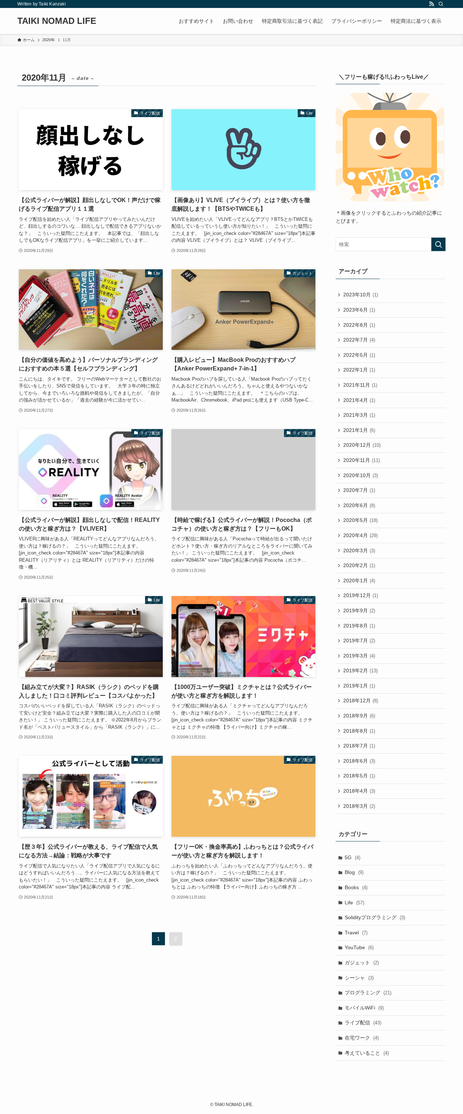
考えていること (367, 1053)
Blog (354, 872)
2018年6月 (359, 761)
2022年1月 (359, 370)
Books (356, 887)
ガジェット (362, 962)
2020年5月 (360, 520)
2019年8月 (359, 626)
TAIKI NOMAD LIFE (56, 21)
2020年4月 (360, 535)
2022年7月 (359, 340)
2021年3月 (359, 415)
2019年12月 (360, 595)
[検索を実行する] (438, 244)
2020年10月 (360, 475)
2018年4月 (359, 791)
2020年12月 (362, 445)
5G (352, 857)
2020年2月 (359, 565)
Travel (356, 932)
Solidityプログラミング (375, 917)
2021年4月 (359, 400)
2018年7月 (359, 746)
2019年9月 (359, 610)
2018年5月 (359, 776)
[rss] (431, 4)
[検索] (441, 4)
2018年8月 (359, 731)
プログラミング (368, 992)
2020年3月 (359, 550)
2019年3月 (359, 656)
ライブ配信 (363, 1022)
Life (354, 902)
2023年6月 (359, 310)
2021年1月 (359, 430)
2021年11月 (360, 385)
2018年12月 (360, 700)
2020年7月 (359, 490)
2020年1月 (359, 580)
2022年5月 (359, 355)
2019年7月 (359, 640)
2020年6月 (359, 505)
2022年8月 (359, 325)
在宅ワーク (362, 1038)
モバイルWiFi (364, 1008)
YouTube (359, 947)
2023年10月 (360, 294)
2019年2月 (360, 670)
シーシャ (359, 978)
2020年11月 (361, 460)
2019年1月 (359, 686)
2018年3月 (359, 806)
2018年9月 (359, 716)
